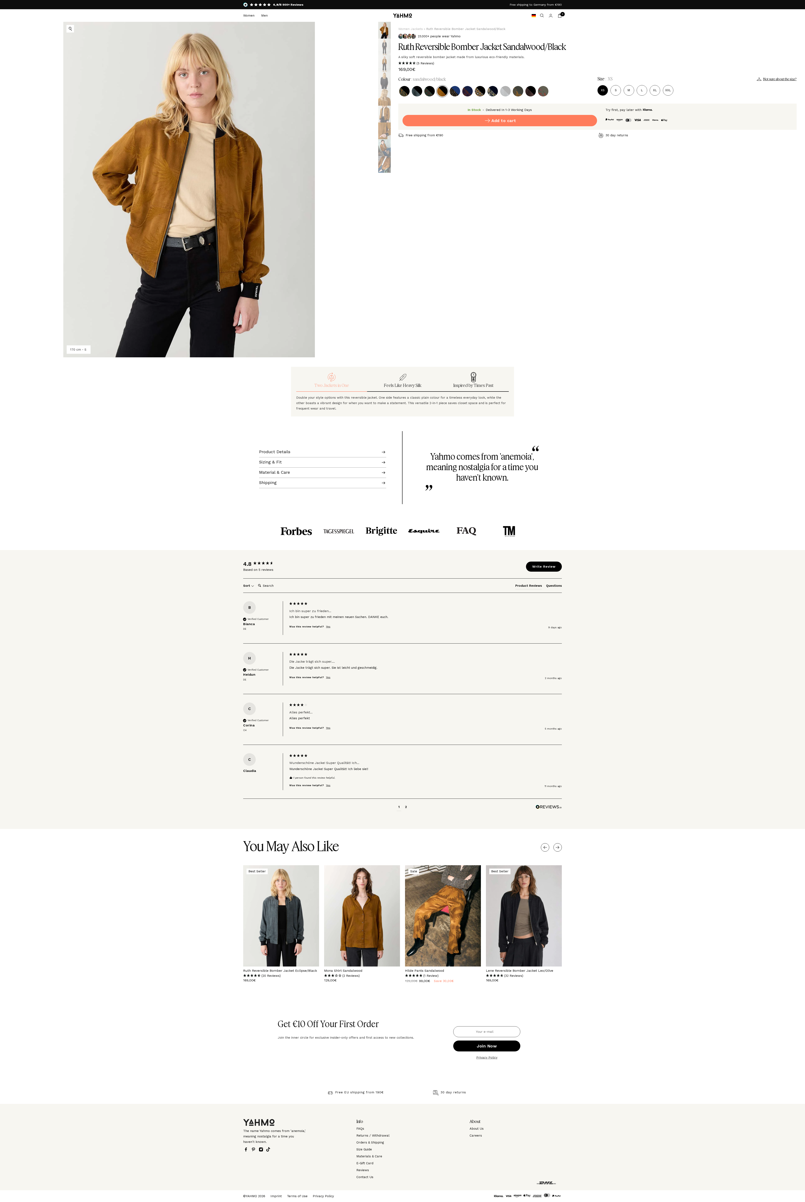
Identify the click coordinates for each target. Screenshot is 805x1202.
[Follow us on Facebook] (247, 1149)
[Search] (542, 15)
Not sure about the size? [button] (780, 79)
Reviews (362, 1170)
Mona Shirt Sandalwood (343, 971)
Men (264, 15)
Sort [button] (247, 586)
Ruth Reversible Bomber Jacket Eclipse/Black (280, 971)
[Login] (551, 15)
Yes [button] (328, 626)
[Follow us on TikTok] (269, 1149)
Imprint (276, 1196)
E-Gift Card (364, 1163)
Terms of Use (297, 1196)
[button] (597, 63)
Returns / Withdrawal (373, 1135)
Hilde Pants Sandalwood (424, 971)
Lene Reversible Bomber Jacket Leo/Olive (519, 971)
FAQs (360, 1128)
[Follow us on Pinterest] (254, 1149)
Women (248, 15)
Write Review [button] (544, 566)
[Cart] (560, 16)
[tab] (528, 586)
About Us (477, 1128)
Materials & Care (369, 1156)
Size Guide (364, 1149)
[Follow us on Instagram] (262, 1149)
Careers (476, 1135)
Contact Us (364, 1177)
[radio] (404, 91)
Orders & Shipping (370, 1142)
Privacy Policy (486, 1057)
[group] (265, 564)
